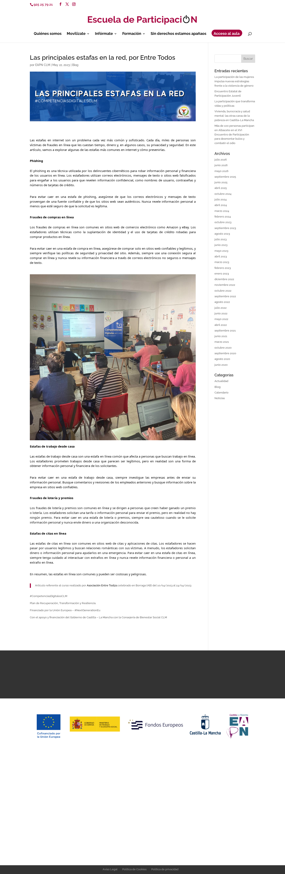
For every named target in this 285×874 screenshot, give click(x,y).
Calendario (221, 392)
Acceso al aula (227, 34)
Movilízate (76, 34)
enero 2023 (221, 273)
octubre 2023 (222, 222)
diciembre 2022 (224, 279)
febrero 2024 (222, 216)
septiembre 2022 (225, 296)
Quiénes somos (48, 34)
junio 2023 (220, 245)
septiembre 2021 (225, 330)
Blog (75, 65)
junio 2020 (221, 364)
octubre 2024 (222, 193)
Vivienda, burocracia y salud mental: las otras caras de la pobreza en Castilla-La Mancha (234, 116)
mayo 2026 (221, 171)
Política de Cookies (134, 869)
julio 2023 (220, 239)
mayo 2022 (221, 319)
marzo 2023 (221, 262)
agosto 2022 (222, 302)
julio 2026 (220, 159)
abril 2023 (220, 256)
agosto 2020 (222, 358)
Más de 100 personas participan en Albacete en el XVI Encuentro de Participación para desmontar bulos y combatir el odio (234, 134)
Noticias (219, 398)
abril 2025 (220, 188)
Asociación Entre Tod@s (102, 585)
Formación (131, 34)
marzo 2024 (221, 210)
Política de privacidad (164, 869)
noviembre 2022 (224, 284)
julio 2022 (220, 307)
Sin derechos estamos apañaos (178, 34)
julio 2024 (220, 199)
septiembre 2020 (225, 353)
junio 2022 (220, 313)
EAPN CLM (42, 65)
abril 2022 (220, 324)
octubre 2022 (222, 290)
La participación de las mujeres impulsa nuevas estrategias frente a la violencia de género (234, 81)
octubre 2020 (223, 347)
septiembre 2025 (225, 176)
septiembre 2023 (225, 228)
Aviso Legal (110, 869)
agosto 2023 (222, 233)
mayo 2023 (221, 250)
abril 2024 (220, 205)
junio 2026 (221, 165)
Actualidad (221, 381)
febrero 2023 (222, 267)
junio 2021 (220, 336)
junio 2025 (220, 182)
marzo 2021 (221, 341)
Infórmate (104, 34)
